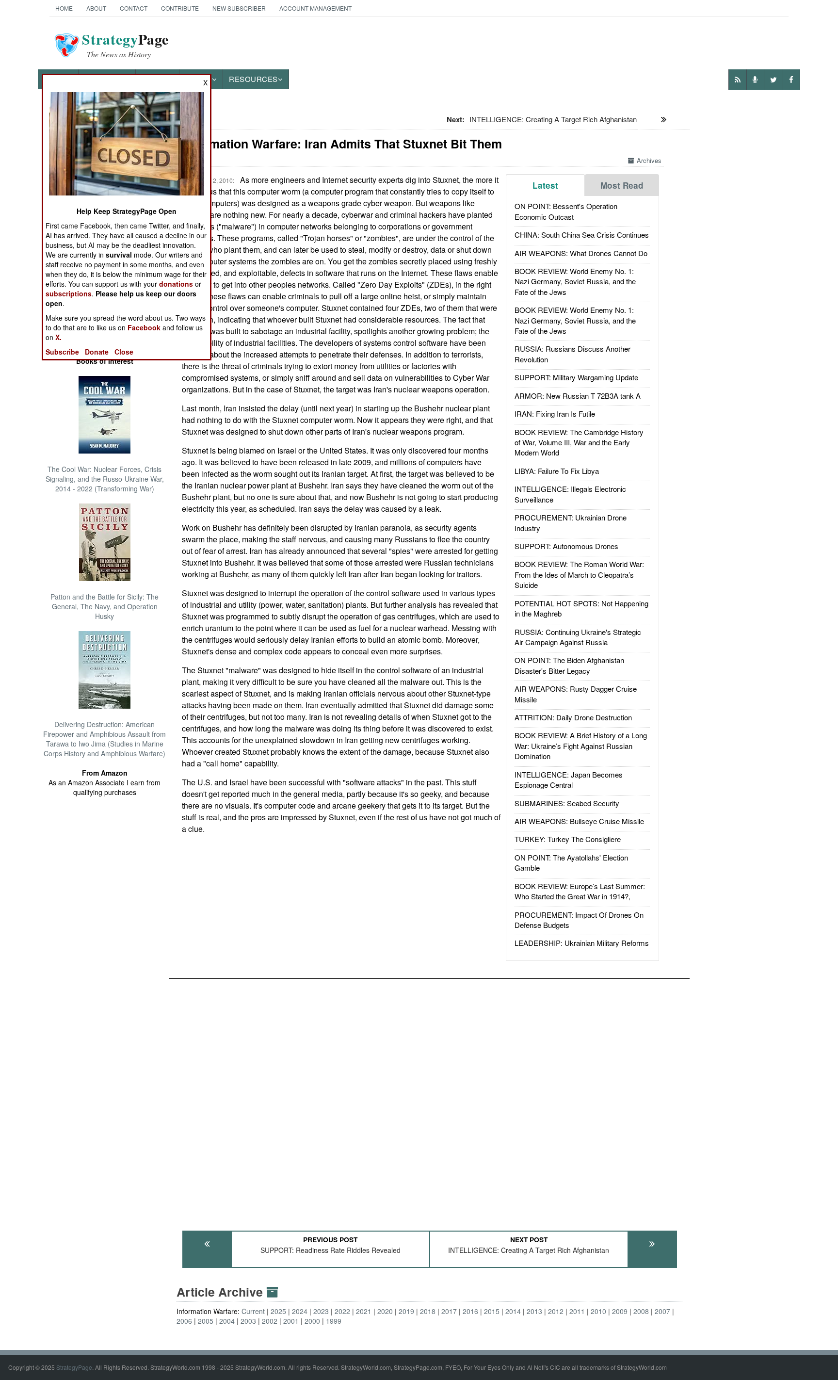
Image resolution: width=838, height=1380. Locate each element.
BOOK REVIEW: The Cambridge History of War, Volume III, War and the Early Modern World (579, 442)
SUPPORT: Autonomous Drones (566, 546)
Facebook (144, 327)
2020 (385, 1311)
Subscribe (62, 352)
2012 (556, 1311)
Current (253, 1311)
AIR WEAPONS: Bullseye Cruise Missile (579, 821)
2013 (534, 1311)
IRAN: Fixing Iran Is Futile (555, 413)
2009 (620, 1311)
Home (64, 8)
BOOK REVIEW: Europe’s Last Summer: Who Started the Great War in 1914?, (580, 891)
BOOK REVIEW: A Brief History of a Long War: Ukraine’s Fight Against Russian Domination (581, 745)
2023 (321, 1311)
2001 (291, 1321)
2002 (269, 1321)
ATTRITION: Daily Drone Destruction (573, 717)
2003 (248, 1321)
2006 (184, 1321)
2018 (427, 1311)
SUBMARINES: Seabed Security (567, 803)
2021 (363, 1311)
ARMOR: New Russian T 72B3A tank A (578, 395)
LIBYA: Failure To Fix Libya (557, 471)
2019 (406, 1311)
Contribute (180, 8)
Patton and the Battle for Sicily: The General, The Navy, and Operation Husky (104, 606)
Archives (649, 160)
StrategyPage (74, 1367)
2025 (278, 1311)
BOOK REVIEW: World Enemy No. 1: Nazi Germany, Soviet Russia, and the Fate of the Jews (575, 281)
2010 (598, 1311)
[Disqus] (429, 1100)
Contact (133, 8)
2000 (312, 1321)
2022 (342, 1311)
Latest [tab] (545, 185)
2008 (641, 1311)
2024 (299, 1311)
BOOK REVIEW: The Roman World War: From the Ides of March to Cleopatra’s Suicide (579, 574)
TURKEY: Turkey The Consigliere (568, 839)
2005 (205, 1321)
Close (123, 352)
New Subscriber (239, 8)
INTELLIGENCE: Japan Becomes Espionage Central (569, 779)
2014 (513, 1311)
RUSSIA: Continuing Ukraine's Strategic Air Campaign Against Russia (578, 637)
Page (125, 45)
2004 (227, 1321)
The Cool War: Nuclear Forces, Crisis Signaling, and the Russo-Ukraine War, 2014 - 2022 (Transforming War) (105, 478)
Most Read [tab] (622, 185)
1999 (333, 1321)
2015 (492, 1311)
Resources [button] (253, 79)
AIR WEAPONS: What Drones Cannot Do (581, 253)
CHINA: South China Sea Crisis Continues (582, 234)
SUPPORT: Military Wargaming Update (576, 377)
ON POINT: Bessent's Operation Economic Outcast (566, 211)
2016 (470, 1311)
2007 (662, 1311)
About (96, 8)
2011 (577, 1311)
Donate (97, 352)
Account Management (315, 8)
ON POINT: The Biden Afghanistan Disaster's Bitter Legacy (569, 665)
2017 (449, 1311)
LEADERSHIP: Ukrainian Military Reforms (582, 943)
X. (58, 337)
